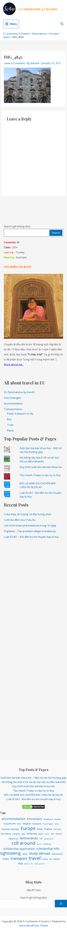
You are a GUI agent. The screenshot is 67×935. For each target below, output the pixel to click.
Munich (58, 833)
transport (18, 858)
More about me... (14, 364)
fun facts (57, 829)
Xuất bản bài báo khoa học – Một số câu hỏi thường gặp (33, 777)
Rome (39, 844)
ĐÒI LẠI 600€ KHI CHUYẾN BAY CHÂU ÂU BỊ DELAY (33, 795)
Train (10, 425)
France (48, 829)
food (40, 829)
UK (50, 859)
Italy (23, 833)
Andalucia (48, 819)
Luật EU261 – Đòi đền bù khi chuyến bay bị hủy (31, 537)
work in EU (28, 864)
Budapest (37, 823)
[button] (62, 24)
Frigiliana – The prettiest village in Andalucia (29, 531)
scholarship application (19, 849)
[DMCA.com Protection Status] (33, 806)
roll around (23, 843)
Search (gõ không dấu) (17, 226)
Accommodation (13, 403)
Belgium (27, 823)
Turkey (45, 859)
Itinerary (32, 833)
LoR (52, 833)
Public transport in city (20, 413)
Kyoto (47, 834)
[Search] (61, 903)
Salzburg (47, 844)
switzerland (56, 853)
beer (19, 823)
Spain (25, 853)
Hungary (16, 833)
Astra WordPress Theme (33, 925)
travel (35, 858)
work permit (39, 864)
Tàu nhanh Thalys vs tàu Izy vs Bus (40, 475)
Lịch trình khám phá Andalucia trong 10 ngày (30, 525)
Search (56, 232)
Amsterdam (34, 819)
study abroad (39, 853)
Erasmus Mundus (10, 829)
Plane (10, 430)
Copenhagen (48, 824)
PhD (41, 838)
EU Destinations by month (19, 392)
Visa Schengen (12, 398)
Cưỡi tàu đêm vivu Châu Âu (19, 520)
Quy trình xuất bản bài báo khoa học (41, 467)
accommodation (13, 819)
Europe (28, 828)
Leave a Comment (14, 63)
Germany (6, 833)
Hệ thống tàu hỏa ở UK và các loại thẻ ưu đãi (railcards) (34, 782)
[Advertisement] (33, 575)
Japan (40, 833)
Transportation (13, 409)
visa (20, 863)
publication (49, 839)
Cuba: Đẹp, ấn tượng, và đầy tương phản (27, 514)
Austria (57, 819)
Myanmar (13, 838)
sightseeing (10, 853)
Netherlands (29, 838)
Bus (9, 419)
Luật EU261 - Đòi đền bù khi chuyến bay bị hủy (33, 799)
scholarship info (47, 848)
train (6, 859)
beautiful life (10, 823)
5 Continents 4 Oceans (37, 8)
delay (56, 824)
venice (56, 858)
